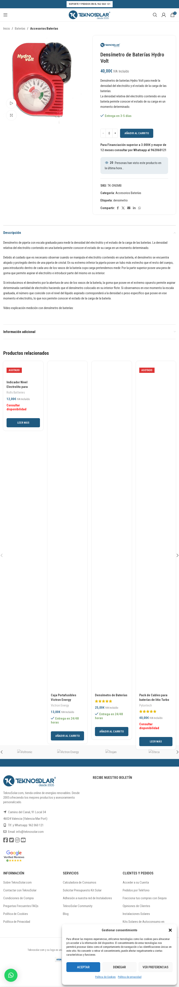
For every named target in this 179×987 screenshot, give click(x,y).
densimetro (120, 200)
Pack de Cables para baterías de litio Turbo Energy (154, 699)
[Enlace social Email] (129, 208)
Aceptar (83, 967)
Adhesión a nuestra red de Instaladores (87, 898)
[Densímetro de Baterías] (111, 527)
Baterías (20, 28)
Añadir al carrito (136, 133)
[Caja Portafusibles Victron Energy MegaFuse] (67, 527)
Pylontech (145, 705)
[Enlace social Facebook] (117, 208)
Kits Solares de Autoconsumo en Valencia (143, 924)
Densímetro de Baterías (111, 695)
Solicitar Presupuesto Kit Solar (82, 890)
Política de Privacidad (16, 922)
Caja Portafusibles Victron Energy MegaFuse (63, 699)
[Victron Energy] (68, 752)
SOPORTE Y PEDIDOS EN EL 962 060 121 (89, 4)
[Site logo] (89, 15)
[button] (170, 930)
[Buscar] (155, 14)
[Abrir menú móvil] (5, 14)
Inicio (6, 28)
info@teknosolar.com (30, 832)
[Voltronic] (24, 752)
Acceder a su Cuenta (136, 882)
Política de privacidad (129, 977)
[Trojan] (111, 752)
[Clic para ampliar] (11, 115)
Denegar (119, 967)
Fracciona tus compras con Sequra (145, 898)
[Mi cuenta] (163, 14)
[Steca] (154, 752)
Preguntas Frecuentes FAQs (20, 906)
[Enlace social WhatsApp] (139, 208)
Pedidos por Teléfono (136, 890)
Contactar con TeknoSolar (19, 890)
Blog (66, 914)
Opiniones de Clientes (136, 906)
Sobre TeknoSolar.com (17, 882)
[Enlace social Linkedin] (134, 208)
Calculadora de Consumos (79, 882)
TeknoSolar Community (77, 906)
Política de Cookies (105, 977)
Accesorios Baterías (44, 28)
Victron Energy (60, 705)
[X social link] (123, 208)
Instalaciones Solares (136, 914)
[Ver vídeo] (11, 103)
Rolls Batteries (16, 392)
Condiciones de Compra (18, 898)
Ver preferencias (155, 967)
